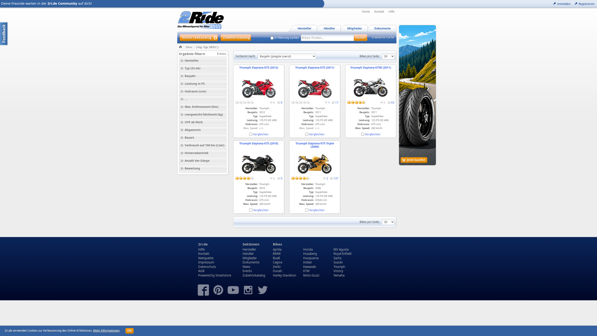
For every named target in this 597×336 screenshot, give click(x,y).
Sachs (337, 258)
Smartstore (223, 275)
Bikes (189, 47)
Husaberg (310, 254)
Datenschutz (207, 267)
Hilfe (392, 12)
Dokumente (251, 262)
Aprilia (277, 249)
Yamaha (338, 275)
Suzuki (338, 262)
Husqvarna (311, 258)
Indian (307, 262)
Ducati (277, 271)
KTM (306, 271)
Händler (248, 254)
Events (247, 271)
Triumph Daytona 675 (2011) (314, 68)
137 (335, 178)
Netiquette (205, 258)
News (246, 267)
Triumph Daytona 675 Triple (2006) (314, 145)
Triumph (339, 267)
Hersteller (249, 249)
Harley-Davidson (284, 275)
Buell (276, 258)
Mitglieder (250, 258)
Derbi (277, 267)
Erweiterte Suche (383, 37)
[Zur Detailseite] (258, 99)
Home (366, 12)
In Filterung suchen (286, 38)
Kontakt (379, 12)
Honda (308, 249)
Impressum (206, 262)
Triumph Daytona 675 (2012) (258, 68)
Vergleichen (260, 134)
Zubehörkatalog (254, 275)
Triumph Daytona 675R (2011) (370, 68)
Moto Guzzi (311, 275)
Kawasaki (309, 267)
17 (336, 103)
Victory (338, 271)
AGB (201, 271)
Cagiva (277, 262)
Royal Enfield (342, 254)
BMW (277, 254)
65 (392, 103)
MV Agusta (341, 249)
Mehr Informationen (106, 330)
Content (4, 34)
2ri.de (203, 244)
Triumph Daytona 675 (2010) (258, 143)
